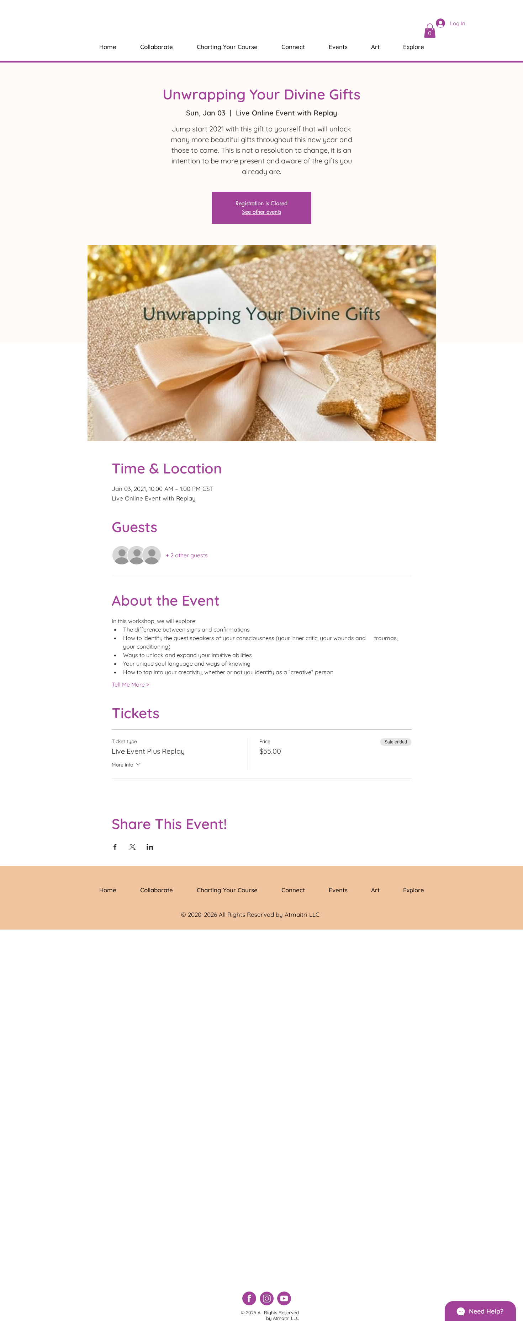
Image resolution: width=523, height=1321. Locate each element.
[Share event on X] (132, 847)
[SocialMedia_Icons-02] (267, 1298)
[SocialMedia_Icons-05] (284, 1298)
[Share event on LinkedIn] (150, 847)
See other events (261, 212)
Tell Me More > (130, 684)
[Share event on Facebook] (115, 847)
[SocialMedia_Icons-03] (249, 1298)
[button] (430, 30)
